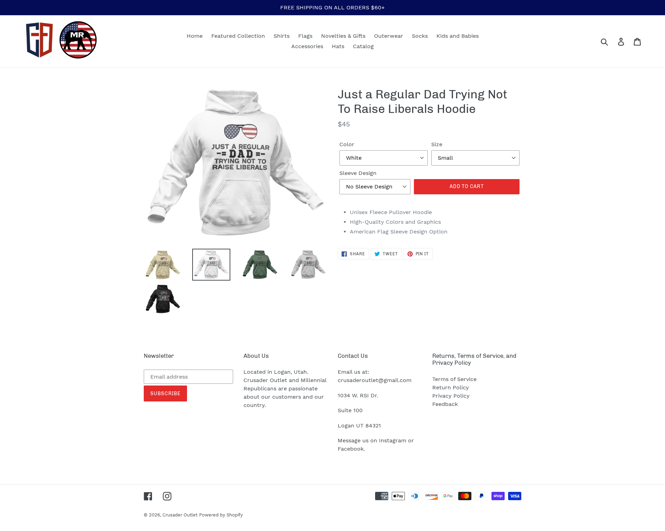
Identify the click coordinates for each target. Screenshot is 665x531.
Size (436, 144)
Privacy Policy (451, 395)
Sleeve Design (357, 173)
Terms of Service (454, 379)
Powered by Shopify (221, 514)
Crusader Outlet (179, 514)
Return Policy (450, 387)
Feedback (445, 404)
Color (346, 144)
